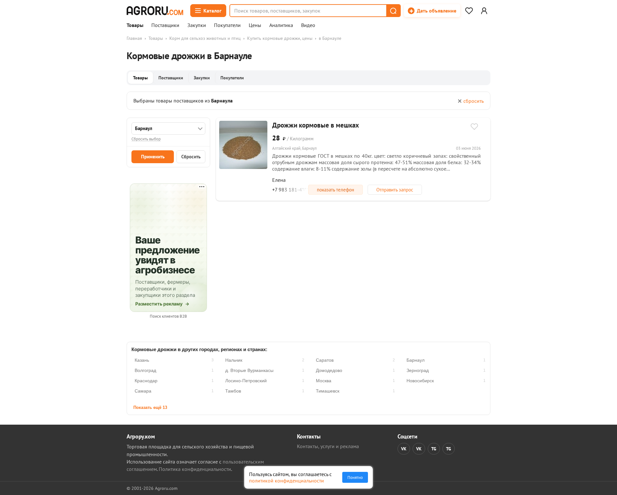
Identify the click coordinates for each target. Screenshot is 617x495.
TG (433, 449)
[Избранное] (468, 10)
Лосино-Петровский (246, 380)
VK (404, 449)
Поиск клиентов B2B (168, 316)
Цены (255, 25)
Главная (134, 38)
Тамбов (233, 390)
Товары (135, 25)
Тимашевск (327, 390)
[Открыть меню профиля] (484, 10)
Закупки (196, 25)
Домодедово (329, 370)
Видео (308, 25)
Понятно (355, 477)
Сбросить (191, 157)
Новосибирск (420, 380)
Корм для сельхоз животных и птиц (205, 38)
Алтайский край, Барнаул (294, 148)
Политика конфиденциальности (195, 469)
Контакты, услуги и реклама (328, 446)
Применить (153, 157)
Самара (143, 390)
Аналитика (281, 25)
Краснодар (146, 380)
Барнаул (416, 360)
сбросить (473, 101)
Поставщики (165, 25)
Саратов (325, 360)
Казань (142, 360)
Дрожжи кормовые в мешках (315, 125)
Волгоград (145, 370)
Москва (323, 380)
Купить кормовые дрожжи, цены (279, 38)
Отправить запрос (394, 190)
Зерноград (418, 370)
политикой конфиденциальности (286, 480)
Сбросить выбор (146, 139)
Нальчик (233, 360)
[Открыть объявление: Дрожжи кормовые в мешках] (243, 145)
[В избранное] (474, 127)
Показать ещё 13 (150, 407)
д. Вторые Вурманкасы (249, 370)
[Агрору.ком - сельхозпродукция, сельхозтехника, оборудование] (155, 10)
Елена (279, 180)
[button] (393, 10)
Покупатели (227, 25)
